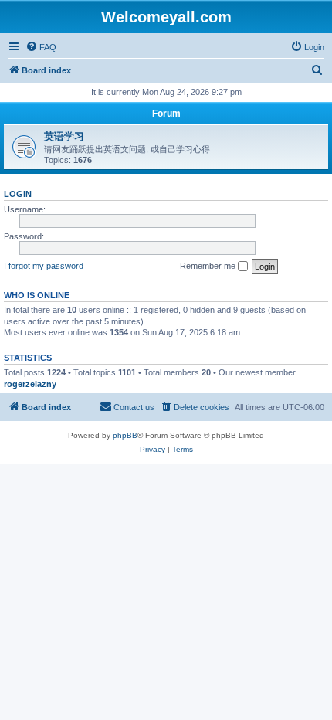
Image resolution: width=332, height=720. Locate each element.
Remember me (209, 265)
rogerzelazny (30, 384)
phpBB (125, 435)
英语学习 (64, 136)
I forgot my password (43, 265)
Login (18, 194)
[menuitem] (40, 47)
